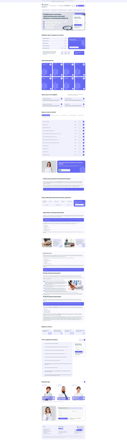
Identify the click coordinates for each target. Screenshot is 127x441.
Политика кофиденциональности (62, 432)
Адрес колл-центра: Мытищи (54, 5)
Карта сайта (60, 433)
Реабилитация (45, 432)
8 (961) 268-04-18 (67, 5)
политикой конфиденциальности (77, 27)
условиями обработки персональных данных (79, 353)
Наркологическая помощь (45, 115)
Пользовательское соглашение (62, 431)
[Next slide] (84, 382)
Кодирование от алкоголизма (47, 431)
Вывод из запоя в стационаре (55, 115)
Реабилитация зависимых (72, 115)
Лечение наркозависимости (64, 115)
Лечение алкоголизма (81, 115)
